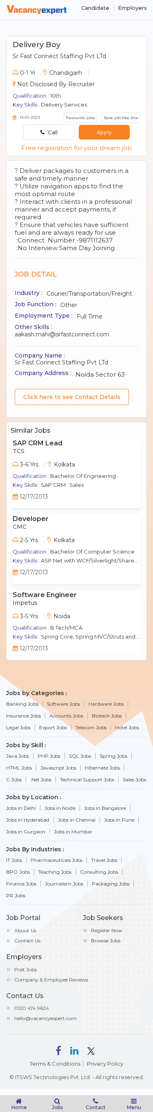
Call (52, 132)
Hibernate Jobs (102, 768)
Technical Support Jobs (87, 779)
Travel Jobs (104, 860)
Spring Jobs (113, 756)
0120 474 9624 (31, 1008)
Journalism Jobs (64, 884)
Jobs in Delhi (21, 808)
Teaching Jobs (54, 872)
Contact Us (27, 941)
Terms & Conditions (55, 1063)
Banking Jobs (22, 704)
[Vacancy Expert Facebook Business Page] (58, 1050)
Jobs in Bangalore (105, 808)
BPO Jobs (18, 872)
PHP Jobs (49, 756)
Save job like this (121, 117)
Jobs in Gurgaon (25, 832)
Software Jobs (63, 704)
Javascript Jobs (58, 768)
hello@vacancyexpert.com (45, 1018)
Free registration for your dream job (76, 148)
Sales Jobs (134, 779)
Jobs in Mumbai (73, 832)
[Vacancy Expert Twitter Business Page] (90, 1050)
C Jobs (14, 779)
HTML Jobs (19, 768)
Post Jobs (25, 969)
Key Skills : (26, 104)
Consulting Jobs (99, 872)
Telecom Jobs (90, 727)
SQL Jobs (80, 756)
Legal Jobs (18, 727)
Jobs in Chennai (76, 820)
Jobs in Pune (119, 820)
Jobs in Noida (59, 808)
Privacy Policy (105, 1063)
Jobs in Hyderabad (27, 820)
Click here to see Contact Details (71, 397)
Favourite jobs (80, 117)
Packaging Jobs (110, 884)
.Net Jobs (40, 779)
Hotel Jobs (127, 727)
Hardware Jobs (106, 704)
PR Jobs (15, 895)
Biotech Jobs (107, 716)
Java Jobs (17, 756)
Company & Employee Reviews (51, 980)
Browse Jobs (105, 941)
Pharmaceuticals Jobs (56, 860)
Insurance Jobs (23, 716)
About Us (25, 930)
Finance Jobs (21, 884)
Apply (104, 132)
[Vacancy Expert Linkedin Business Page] (74, 1050)
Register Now (106, 930)
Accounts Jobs (66, 716)
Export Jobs (53, 727)
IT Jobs (14, 860)
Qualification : (31, 95)
